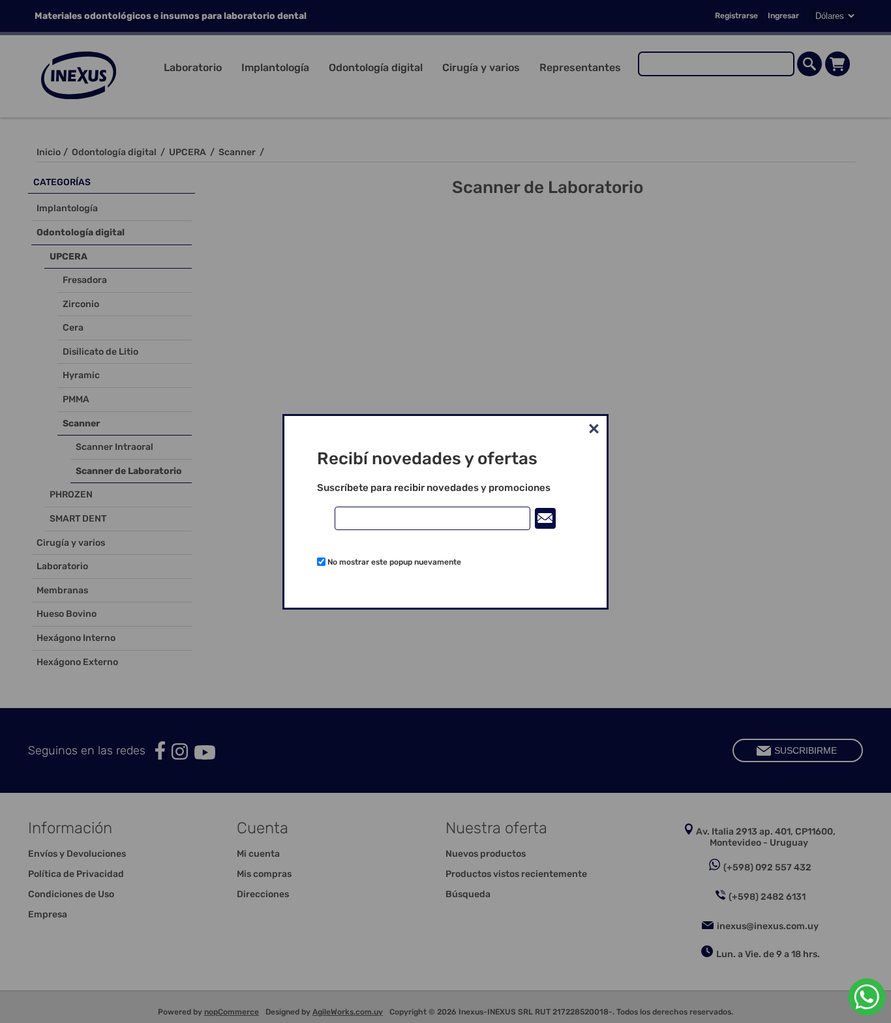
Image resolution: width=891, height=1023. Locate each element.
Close (594, 429)
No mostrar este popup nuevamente (394, 561)
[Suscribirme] (545, 518)
